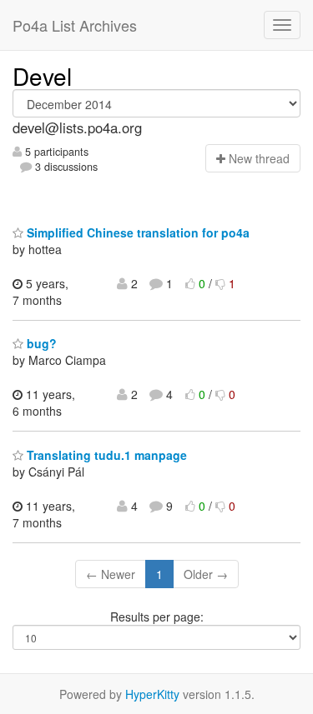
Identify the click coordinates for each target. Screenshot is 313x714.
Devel (42, 75)
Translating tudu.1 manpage (105, 455)
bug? (40, 343)
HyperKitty (152, 694)
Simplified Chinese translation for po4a (136, 232)
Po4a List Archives (75, 25)
